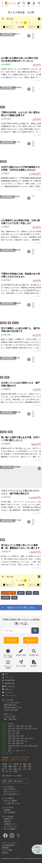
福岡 (9, 746)
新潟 (9, 731)
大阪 (17, 738)
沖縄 (3, 748)
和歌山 (31, 738)
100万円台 (14, 757)
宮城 (22, 726)
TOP (6, 674)
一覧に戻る (9, 19)
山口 (26, 741)
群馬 (17, 728)
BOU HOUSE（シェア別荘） (12, 776)
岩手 (13, 726)
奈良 (26, 738)
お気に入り (9, 689)
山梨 (17, 731)
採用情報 (5, 848)
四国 (3, 743)
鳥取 (17, 741)
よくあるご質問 (9, 716)
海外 (3, 751)
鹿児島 (35, 746)
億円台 (25, 760)
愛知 (13, 736)
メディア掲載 (7, 850)
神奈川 (35, 728)
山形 (26, 726)
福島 (30, 726)
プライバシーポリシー (10, 843)
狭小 (2, 107)
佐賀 (13, 746)
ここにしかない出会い (12, 702)
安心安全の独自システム (13, 707)
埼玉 (22, 728)
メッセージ (9, 692)
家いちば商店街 (9, 812)
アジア (22, 751)
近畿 (3, 738)
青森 (9, 726)
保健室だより (9, 819)
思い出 (15, 323)
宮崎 (30, 746)
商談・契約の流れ (10, 719)
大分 (22, 746)
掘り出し (5, 760)
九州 (3, 746)
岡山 (9, 741)
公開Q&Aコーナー (10, 824)
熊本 (26, 746)
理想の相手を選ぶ (10, 705)
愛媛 (17, 743)
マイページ (9, 677)
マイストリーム (10, 695)
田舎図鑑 (7, 810)
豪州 (9, 751)
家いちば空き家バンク (12, 794)
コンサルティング (10, 826)
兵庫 (22, 738)
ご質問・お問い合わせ (14, 781)
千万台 (19, 760)
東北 (3, 726)
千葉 (26, 728)
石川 (13, 733)
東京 (30, 728)
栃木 (13, 728)
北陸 (3, 733)
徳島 (13, 743)
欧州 (17, 751)
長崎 (17, 746)
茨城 (9, 728)
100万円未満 (24, 757)
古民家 (3, 161)
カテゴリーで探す (11, 771)
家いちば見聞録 (9, 829)
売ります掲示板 (9, 789)
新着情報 (5, 757)
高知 (22, 743)
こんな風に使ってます (12, 803)
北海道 (4, 723)
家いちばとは (10, 686)
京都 (13, 738)
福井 (17, 733)
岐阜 (17, 736)
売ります (11, 640)
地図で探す (9, 753)
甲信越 (4, 731)
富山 (9, 733)
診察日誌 (7, 821)
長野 (13, 731)
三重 (22, 736)
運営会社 (5, 853)
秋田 (17, 726)
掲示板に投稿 (10, 680)
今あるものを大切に (11, 710)
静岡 (9, 736)
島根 (22, 741)
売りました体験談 (10, 801)
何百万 (13, 760)
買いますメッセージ (11, 792)
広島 (13, 741)
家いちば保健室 (7, 816)
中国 (3, 741)
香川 (9, 743)
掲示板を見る (10, 683)
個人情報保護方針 (8, 845)
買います (31, 640)
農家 (7, 377)
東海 (3, 736)
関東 (3, 728)
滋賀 (9, 738)
